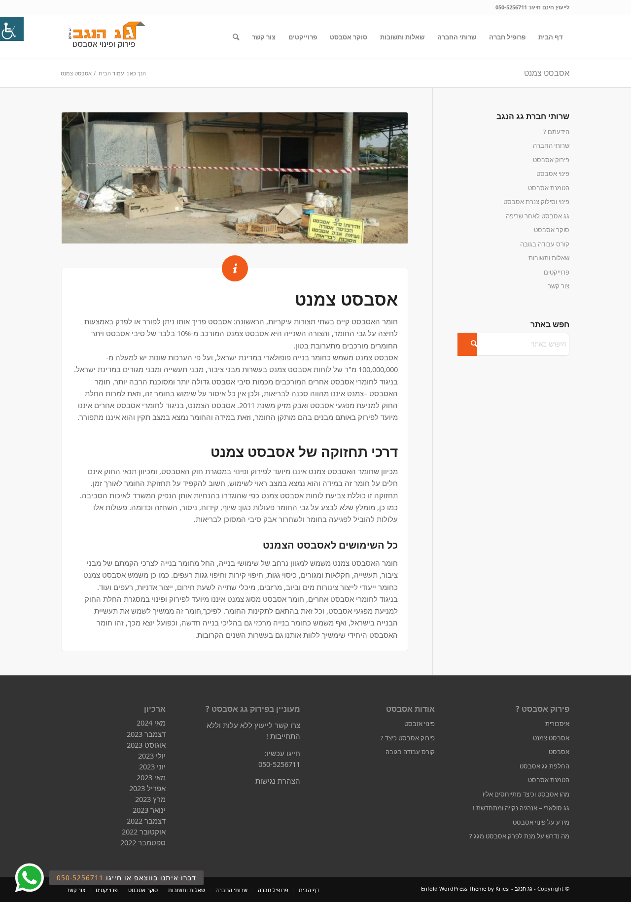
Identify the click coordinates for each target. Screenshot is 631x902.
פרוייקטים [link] (556, 272)
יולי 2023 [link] (152, 756)
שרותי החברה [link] (551, 145)
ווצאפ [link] (29, 878)
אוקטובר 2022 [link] (144, 831)
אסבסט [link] (559, 751)
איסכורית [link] (557, 723)
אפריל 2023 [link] (147, 788)
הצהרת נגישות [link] (277, 781)
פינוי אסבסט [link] (552, 173)
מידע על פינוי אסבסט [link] (541, 822)
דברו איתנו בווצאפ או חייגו (126, 877)
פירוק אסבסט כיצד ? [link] (408, 737)
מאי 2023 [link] (151, 777)
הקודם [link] (84, 178)
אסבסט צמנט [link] (546, 73)
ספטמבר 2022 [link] (143, 842)
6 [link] (253, 232)
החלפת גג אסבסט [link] (544, 766)
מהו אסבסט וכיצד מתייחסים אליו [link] (526, 794)
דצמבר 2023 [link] (146, 734)
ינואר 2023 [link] (149, 810)
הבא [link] (385, 178)
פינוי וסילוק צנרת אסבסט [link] (536, 201)
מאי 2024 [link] (151, 723)
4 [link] (238, 232)
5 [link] (246, 232)
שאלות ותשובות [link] (548, 257)
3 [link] (230, 232)
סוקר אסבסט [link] (551, 229)
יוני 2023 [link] (152, 766)
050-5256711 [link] (511, 7)
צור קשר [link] (558, 285)
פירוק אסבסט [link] (551, 159)
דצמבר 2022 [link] (146, 821)
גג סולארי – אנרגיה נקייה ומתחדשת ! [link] (521, 807)
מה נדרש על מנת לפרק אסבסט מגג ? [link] (519, 836)
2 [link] (223, 232)
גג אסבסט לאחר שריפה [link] (537, 215)
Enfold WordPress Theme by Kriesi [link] (465, 888)
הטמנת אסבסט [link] (548, 187)
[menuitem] (550, 37)
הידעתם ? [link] (556, 131)
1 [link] (215, 232)
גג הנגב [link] (523, 888)
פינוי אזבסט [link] (419, 723)
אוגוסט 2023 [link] (146, 745)
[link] (12, 29)
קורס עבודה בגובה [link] (544, 244)
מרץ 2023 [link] (150, 799)
